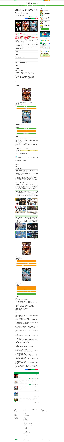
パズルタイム (34, 410)
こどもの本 (25, 5)
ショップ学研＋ (16, 418)
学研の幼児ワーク (25, 413)
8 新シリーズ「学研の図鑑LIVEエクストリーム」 (21, 62)
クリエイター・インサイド (43, 5)
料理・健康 (15, 411)
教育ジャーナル (25, 431)
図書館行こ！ (25, 433)
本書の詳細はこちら (26, 106)
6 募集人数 (16, 59)
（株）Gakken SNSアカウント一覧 (45, 411)
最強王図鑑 (25, 418)
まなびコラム (15, 415)
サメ (23, 73)
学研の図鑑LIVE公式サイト (26, 133)
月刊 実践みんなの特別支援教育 (27, 432)
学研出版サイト (43, 410)
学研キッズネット (25, 414)
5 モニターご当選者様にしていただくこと (20, 57)
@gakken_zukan (26, 72)
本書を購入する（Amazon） (26, 263)
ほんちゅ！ (15, 414)
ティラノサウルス (18, 73)
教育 (14, 410)
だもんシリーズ (25, 411)
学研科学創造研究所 (26, 435)
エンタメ (39, 5)
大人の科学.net (34, 411)
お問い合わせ (21, 439)
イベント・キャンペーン (20, 5)
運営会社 (25, 439)
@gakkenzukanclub (27, 76)
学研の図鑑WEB (25, 419)
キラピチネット (25, 427)
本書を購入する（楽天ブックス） (26, 265)
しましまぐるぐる (25, 410)
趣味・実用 (32, 5)
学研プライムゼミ (25, 428)
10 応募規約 (16, 65)
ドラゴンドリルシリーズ (26, 420)
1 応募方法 (16, 51)
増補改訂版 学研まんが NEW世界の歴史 (28, 423)
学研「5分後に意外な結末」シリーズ (27, 424)
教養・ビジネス (35, 5)
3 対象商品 (16, 54)
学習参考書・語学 (28, 5)
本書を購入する (26, 108)
